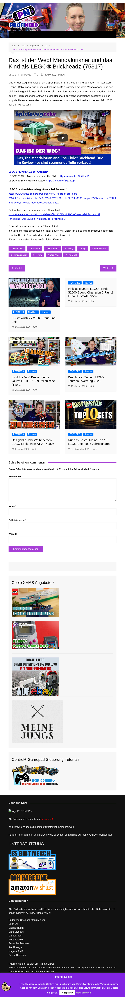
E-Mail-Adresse (17, 520)
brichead (35, 248)
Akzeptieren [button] (67, 992)
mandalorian (100, 248)
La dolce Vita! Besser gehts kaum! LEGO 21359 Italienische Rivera (33, 381)
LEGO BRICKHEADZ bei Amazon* (28, 171)
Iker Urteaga (15, 947)
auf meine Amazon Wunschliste (95, 834)
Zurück (18, 268)
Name (12, 506)
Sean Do (13, 924)
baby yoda (18, 248)
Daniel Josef (15, 935)
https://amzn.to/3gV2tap (60, 180)
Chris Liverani (16, 932)
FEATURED (49, 75)
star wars (54, 255)
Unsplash (25, 920)
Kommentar (16, 476)
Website (13, 534)
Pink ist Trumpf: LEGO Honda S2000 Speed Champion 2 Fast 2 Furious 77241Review (90, 292)
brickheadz (53, 248)
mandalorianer (20, 255)
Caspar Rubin (16, 928)
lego (83, 248)
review (38, 255)
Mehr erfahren (83, 992)
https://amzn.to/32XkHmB (74, 176)
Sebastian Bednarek (20, 943)
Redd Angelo (16, 939)
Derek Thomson (17, 955)
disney (70, 248)
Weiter (106, 268)
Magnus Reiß (16, 951)
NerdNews (32, 312)
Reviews (61, 75)
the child (72, 255)
